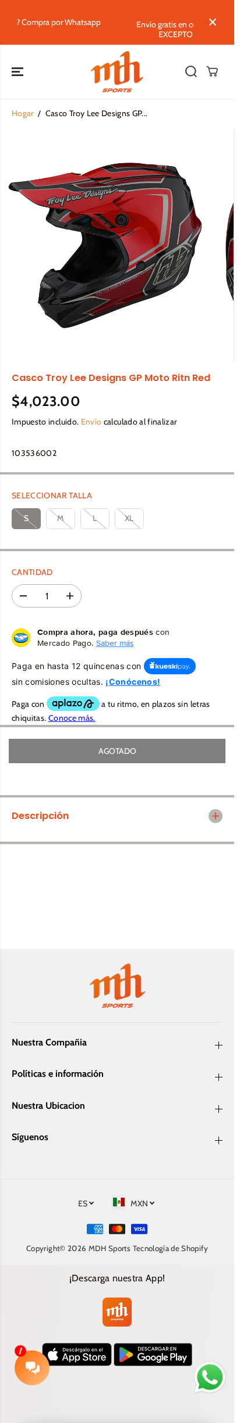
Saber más (115, 643)
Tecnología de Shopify (170, 1248)
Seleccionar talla (52, 495)
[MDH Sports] (117, 72)
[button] (19, 72)
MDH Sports (110, 1248)
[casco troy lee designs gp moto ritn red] (105, 245)
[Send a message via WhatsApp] (210, 1377)
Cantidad (32, 572)
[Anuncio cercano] (213, 22)
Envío (91, 421)
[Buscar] (191, 71)
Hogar (23, 113)
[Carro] (212, 71)
